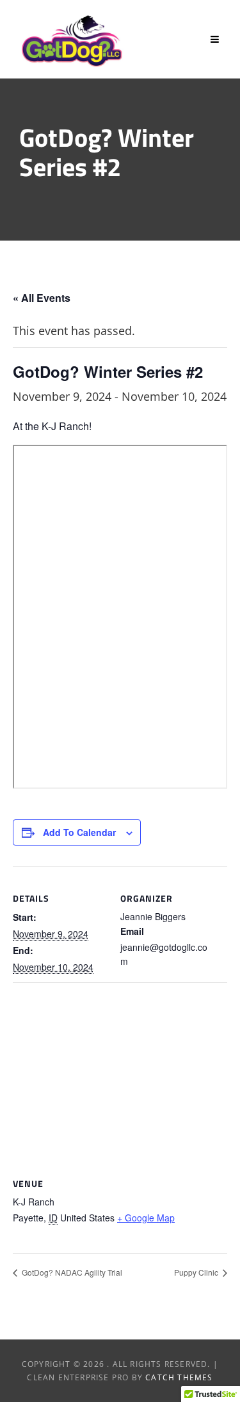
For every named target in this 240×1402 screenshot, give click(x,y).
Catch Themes (178, 1377)
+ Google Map (146, 1217)
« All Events (41, 297)
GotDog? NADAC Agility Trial (71, 1272)
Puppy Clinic (197, 1272)
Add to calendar (79, 832)
